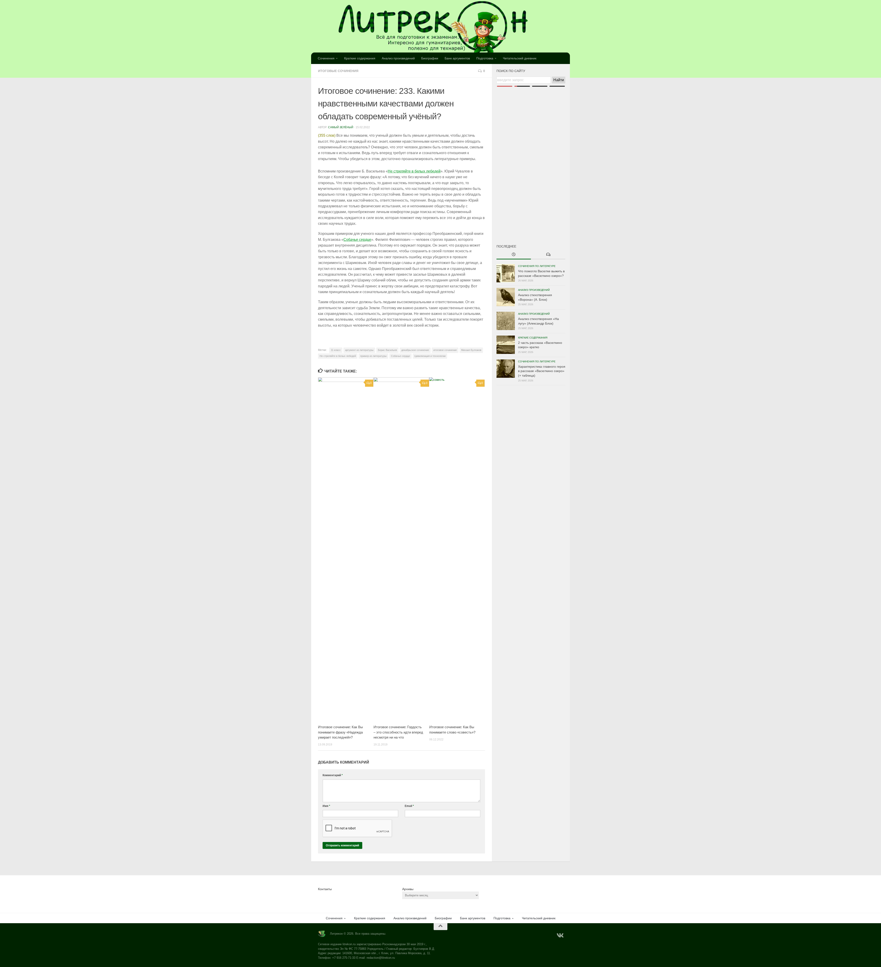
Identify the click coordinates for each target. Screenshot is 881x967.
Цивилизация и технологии (430, 356)
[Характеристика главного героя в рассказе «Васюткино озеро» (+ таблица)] (505, 368)
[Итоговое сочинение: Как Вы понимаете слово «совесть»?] (457, 549)
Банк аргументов (457, 58)
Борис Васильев (387, 350)
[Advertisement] (530, 158)
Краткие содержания (359, 58)
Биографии (429, 58)
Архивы (407, 889)
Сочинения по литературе (536, 266)
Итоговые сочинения (338, 71)
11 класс (336, 350)
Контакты (325, 889)
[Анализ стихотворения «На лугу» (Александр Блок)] (505, 321)
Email (409, 806)
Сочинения (326, 58)
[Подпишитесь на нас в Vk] (560, 935)
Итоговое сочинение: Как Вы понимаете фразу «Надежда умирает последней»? (340, 732)
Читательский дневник (519, 58)
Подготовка (484, 58)
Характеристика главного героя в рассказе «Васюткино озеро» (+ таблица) (541, 371)
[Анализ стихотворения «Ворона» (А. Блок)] (505, 297)
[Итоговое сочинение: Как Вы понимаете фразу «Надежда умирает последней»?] (345, 549)
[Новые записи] (513, 254)
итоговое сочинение (445, 350)
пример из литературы (373, 356)
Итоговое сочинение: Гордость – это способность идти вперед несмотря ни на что (398, 732)
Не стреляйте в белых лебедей (414, 171)
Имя (326, 806)
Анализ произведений (398, 58)
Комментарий (333, 775)
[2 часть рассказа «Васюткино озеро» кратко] (505, 345)
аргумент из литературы (359, 350)
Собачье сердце (357, 240)
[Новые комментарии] (548, 254)
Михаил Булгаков (471, 350)
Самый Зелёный (340, 127)
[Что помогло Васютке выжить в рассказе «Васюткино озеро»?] (505, 273)
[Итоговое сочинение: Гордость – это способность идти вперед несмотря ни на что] (401, 549)
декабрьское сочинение (415, 350)
